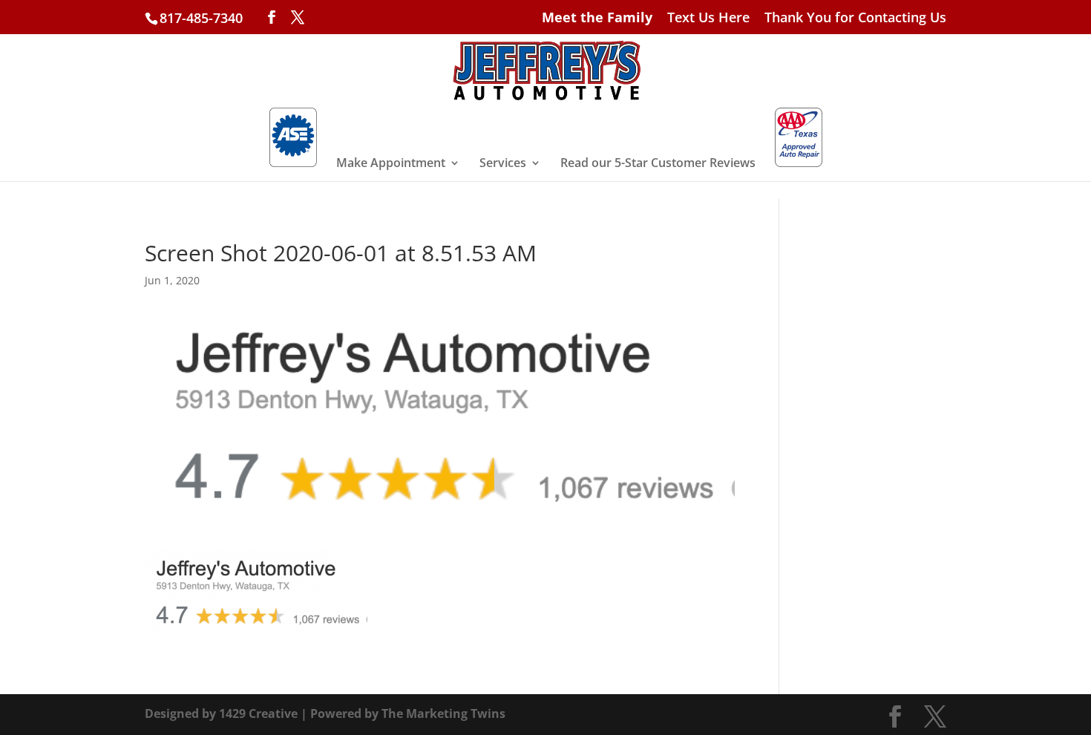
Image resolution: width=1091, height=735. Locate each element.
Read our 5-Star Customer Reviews (658, 164)
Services (502, 164)
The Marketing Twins (443, 713)
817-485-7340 (201, 18)
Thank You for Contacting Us (855, 18)
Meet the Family (597, 18)
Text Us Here (708, 18)
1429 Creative (258, 713)
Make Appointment (390, 164)
